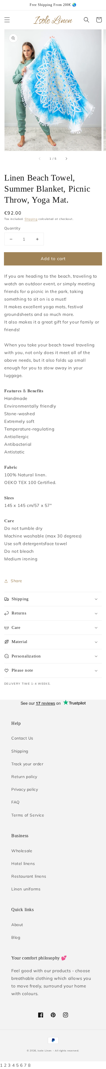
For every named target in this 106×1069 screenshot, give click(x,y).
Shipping (31, 219)
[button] (7, 20)
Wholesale (21, 850)
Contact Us (22, 738)
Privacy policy (24, 789)
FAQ (15, 802)
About (17, 924)
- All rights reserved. (66, 1050)
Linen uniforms (25, 889)
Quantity (12, 228)
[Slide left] (40, 159)
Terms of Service (27, 815)
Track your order (27, 763)
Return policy (24, 776)
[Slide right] (66, 159)
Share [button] (16, 580)
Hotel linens (23, 863)
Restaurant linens (28, 876)
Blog (15, 937)
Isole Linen (45, 1050)
